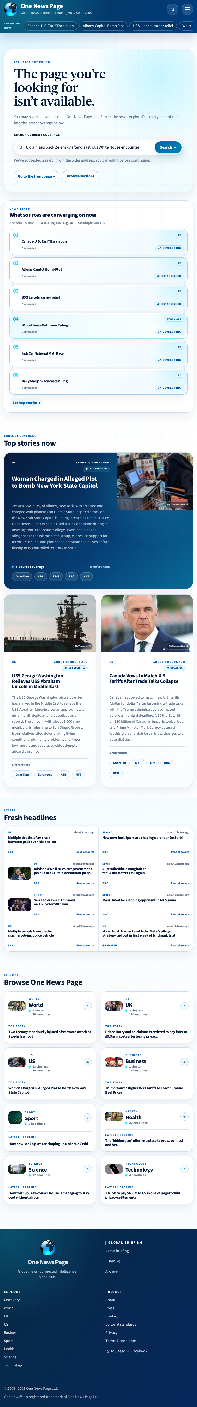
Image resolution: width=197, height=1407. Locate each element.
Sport (31, 1118)
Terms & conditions (121, 1340)
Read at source (85, 852)
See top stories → (26, 402)
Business (135, 1061)
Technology (139, 1170)
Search (168, 147)
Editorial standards (120, 1324)
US (32, 1061)
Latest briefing (117, 1250)
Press (109, 1308)
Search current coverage (37, 134)
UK (128, 1005)
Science (38, 1170)
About (110, 1300)
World (36, 1005)
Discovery (12, 1300)
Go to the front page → (36, 176)
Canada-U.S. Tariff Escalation (50, 26)
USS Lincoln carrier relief (153, 26)
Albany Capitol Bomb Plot (103, 26)
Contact (111, 1316)
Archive (111, 1271)
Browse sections (80, 176)
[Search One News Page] (172, 9)
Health (133, 1117)
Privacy (111, 1332)
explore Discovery (144, 117)
